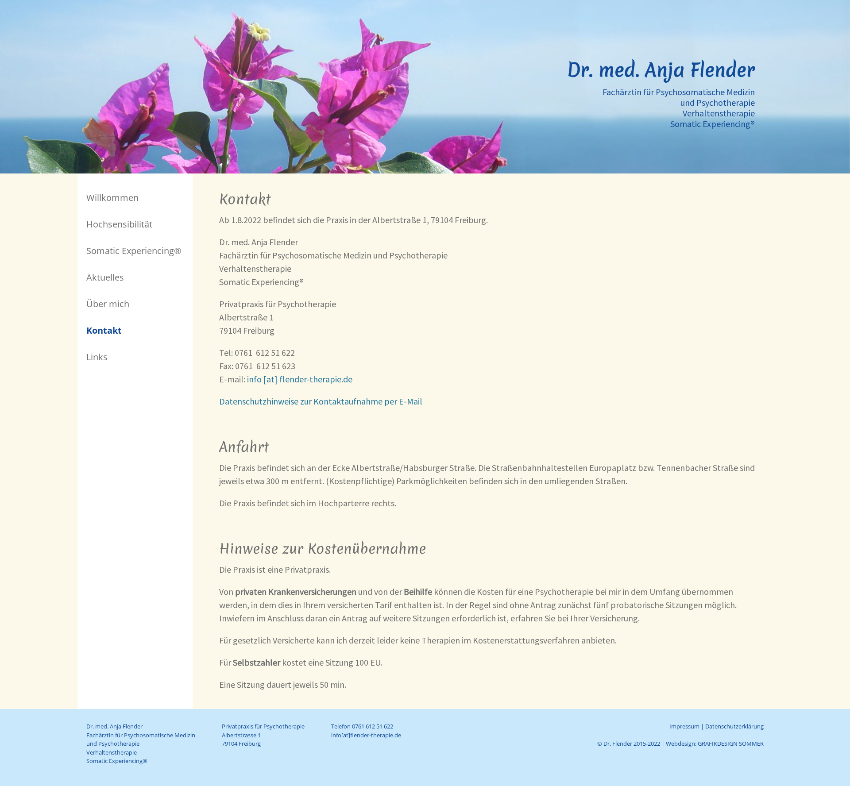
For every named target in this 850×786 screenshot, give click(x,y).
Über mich (107, 304)
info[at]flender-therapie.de (366, 735)
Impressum (684, 726)
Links (97, 357)
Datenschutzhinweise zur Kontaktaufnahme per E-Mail (320, 401)
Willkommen (112, 198)
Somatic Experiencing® (134, 251)
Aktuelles (105, 277)
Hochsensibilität (119, 224)
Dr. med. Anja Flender (661, 70)
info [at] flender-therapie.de (299, 379)
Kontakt (104, 330)
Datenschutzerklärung (734, 726)
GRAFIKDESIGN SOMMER (731, 743)
